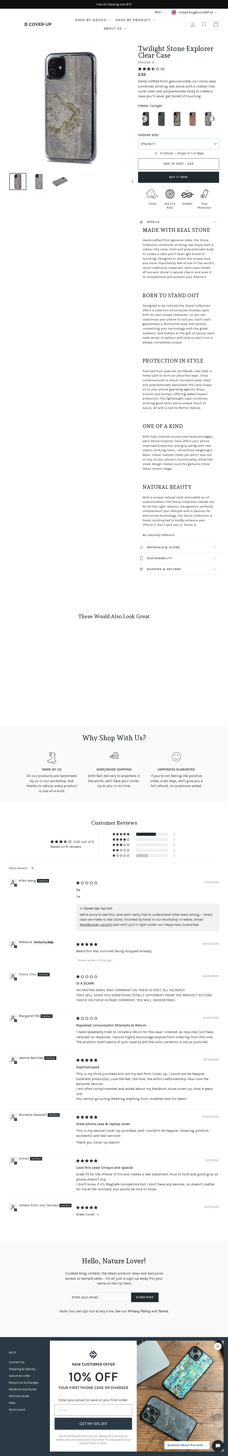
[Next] (213, 118)
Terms (163, 1311)
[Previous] (143, 118)
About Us (113, 28)
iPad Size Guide (19, 1396)
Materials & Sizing (163, 547)
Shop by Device (90, 20)
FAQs (12, 1403)
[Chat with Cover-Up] (218, 1446)
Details (153, 222)
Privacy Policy (139, 1311)
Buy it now (178, 177)
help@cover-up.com (96, 924)
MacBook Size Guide (22, 1389)
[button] (149, 69)
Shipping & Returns (164, 569)
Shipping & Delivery (22, 1369)
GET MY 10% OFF (93, 1423)
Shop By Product (133, 20)
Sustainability (159, 558)
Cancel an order (19, 1375)
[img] (87, 883)
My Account (17, 1409)
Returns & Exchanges (24, 1382)
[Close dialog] (218, 1346)
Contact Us (16, 1362)
